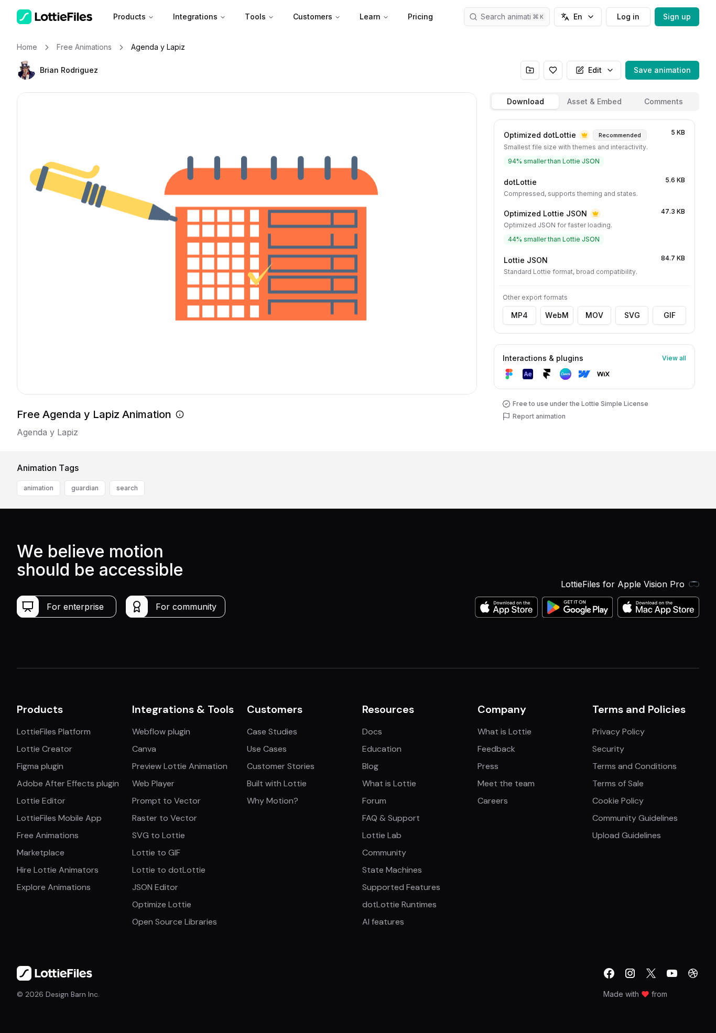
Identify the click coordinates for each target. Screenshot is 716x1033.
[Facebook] (609, 973)
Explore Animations (54, 887)
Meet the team (506, 783)
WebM (557, 315)
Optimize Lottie (161, 904)
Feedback (496, 748)
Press (488, 766)
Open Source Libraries (174, 921)
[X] (651, 973)
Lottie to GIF (156, 852)
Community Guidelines (635, 817)
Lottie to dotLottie (168, 869)
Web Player (153, 783)
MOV (594, 315)
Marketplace (40, 852)
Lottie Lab (382, 835)
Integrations (195, 16)
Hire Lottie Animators (58, 869)
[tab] (525, 101)
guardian (85, 488)
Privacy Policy (618, 731)
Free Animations (48, 835)
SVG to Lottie (158, 835)
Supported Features (401, 887)
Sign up (677, 16)
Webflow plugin (161, 731)
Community (384, 852)
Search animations (512, 16)
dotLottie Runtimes (399, 904)
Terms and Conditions (634, 766)
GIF (670, 315)
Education (382, 748)
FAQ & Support (391, 817)
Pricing (420, 16)
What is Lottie (389, 783)
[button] (26, 70)
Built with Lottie (277, 783)
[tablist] (594, 101)
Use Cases (267, 748)
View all (674, 358)
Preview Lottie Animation (179, 766)
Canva (144, 748)
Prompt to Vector (166, 800)
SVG (632, 315)
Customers (312, 16)
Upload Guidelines (626, 835)
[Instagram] (630, 973)
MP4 (519, 315)
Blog (370, 766)
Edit (595, 69)
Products (129, 16)
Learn (370, 16)
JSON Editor (155, 887)
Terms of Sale (618, 783)
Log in (628, 16)
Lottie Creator (44, 748)
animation (38, 488)
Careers (493, 800)
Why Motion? (272, 800)
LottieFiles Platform (54, 731)
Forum (374, 800)
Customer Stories (280, 766)
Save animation (662, 69)
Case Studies (272, 731)
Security (608, 748)
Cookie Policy (618, 800)
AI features (383, 921)
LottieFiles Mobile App (59, 817)
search (127, 488)
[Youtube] (672, 973)
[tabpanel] (594, 283)
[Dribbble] (693, 973)
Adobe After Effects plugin (68, 783)
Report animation (539, 416)
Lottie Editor (41, 800)
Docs (372, 731)
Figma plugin (40, 766)
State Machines (392, 869)
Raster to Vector (164, 817)
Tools (255, 16)
